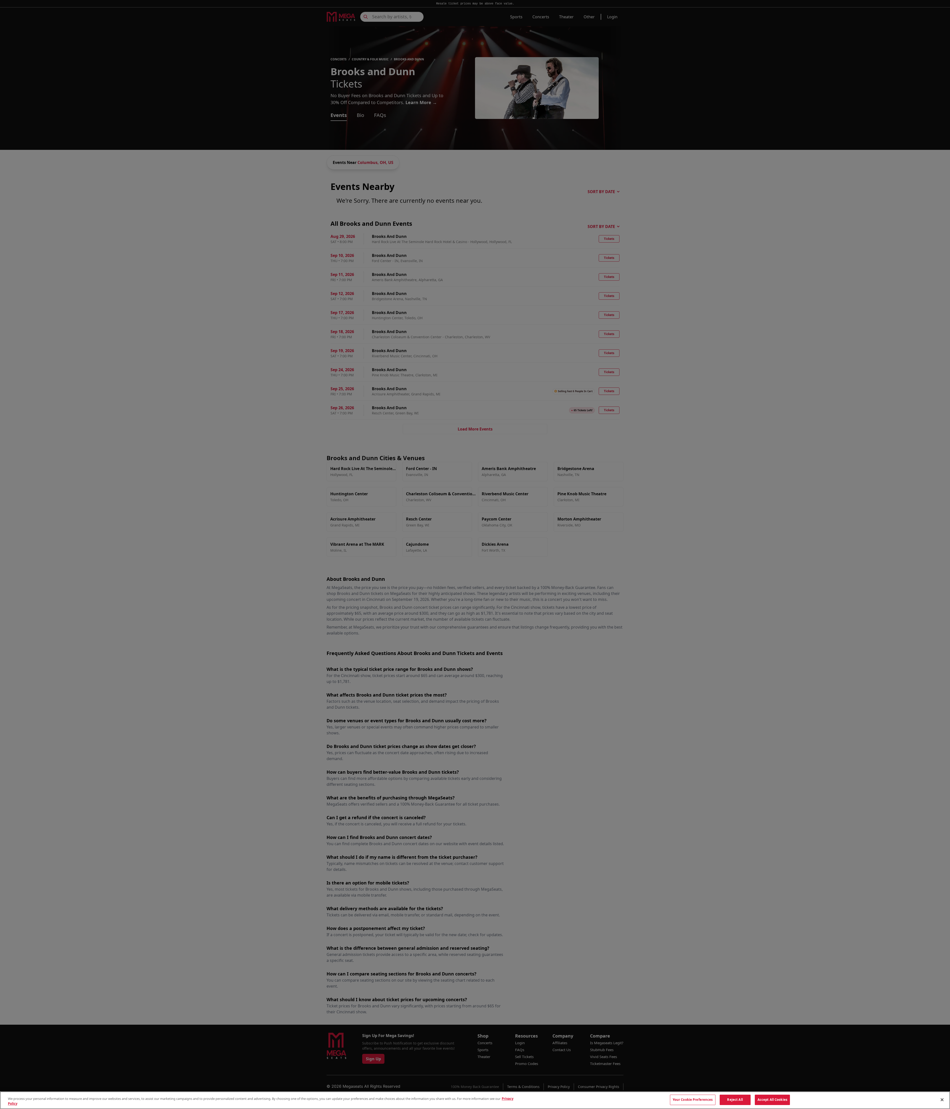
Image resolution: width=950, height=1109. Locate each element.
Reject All (735, 1099)
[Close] (942, 1099)
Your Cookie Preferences (693, 1099)
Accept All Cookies (772, 1099)
